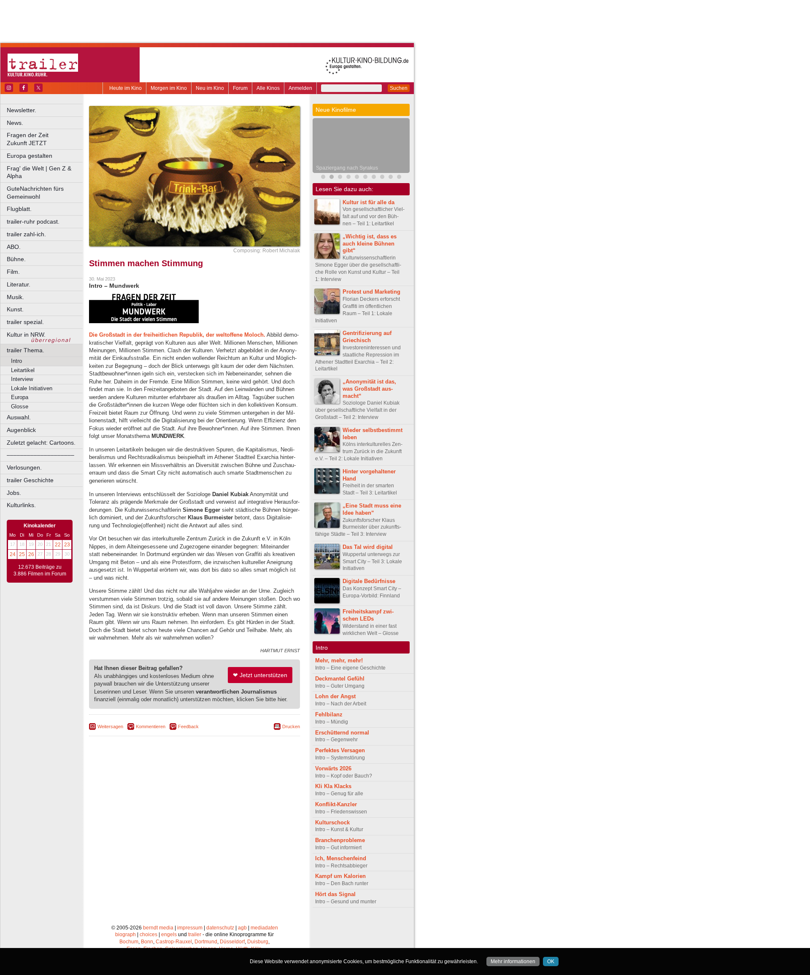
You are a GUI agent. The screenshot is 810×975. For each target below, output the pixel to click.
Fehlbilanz (329, 714)
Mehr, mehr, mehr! (339, 660)
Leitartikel (23, 370)
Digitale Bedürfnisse (369, 581)
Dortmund (205, 942)
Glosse (19, 406)
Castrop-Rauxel (174, 942)
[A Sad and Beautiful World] (357, 178)
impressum (189, 928)
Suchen (399, 88)
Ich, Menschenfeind (340, 858)
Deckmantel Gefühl (339, 678)
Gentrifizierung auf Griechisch (367, 336)
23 (67, 545)
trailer (194, 934)
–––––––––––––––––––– (40, 454)
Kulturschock (332, 822)
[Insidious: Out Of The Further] (323, 178)
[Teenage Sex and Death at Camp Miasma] (365, 178)
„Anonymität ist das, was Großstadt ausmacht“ (369, 388)
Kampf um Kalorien (340, 876)
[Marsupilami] (340, 178)
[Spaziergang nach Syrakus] (331, 178)
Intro (16, 361)
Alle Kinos (268, 88)
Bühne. (16, 259)
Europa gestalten (29, 155)
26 (31, 554)
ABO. (14, 246)
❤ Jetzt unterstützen (260, 675)
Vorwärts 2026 (333, 768)
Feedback (188, 726)
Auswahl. (19, 417)
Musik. (15, 297)
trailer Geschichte (30, 480)
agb (242, 928)
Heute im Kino (125, 88)
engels (169, 934)
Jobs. (14, 492)
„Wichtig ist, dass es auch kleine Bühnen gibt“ (370, 243)
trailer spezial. (25, 322)
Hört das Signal (335, 894)
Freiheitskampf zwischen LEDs (368, 615)
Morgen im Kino (169, 88)
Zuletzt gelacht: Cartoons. (41, 442)
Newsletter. (21, 110)
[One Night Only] (382, 178)
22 (58, 545)
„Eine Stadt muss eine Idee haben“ (372, 509)
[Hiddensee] (348, 178)
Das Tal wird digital (368, 547)
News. (15, 122)
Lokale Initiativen (31, 388)
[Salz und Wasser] (399, 178)
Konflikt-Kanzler (336, 804)
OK (550, 961)
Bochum (128, 942)
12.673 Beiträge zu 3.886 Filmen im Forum (40, 570)
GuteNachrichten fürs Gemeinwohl (35, 192)
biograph (125, 934)
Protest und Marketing (371, 292)
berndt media (158, 928)
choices (148, 934)
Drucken (291, 726)
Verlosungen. (24, 467)
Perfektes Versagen (340, 750)
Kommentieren (150, 726)
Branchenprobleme (340, 840)
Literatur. (18, 284)
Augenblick (21, 430)
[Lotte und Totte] (374, 178)
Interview (22, 379)
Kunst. (15, 309)
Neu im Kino (210, 88)
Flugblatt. (19, 208)
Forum (240, 88)
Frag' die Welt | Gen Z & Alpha (39, 172)
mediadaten (264, 928)
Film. (13, 271)
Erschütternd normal (342, 732)
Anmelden (300, 88)
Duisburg (257, 942)
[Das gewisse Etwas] (390, 178)
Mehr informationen (513, 961)
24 (13, 554)
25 (22, 554)
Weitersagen (110, 726)
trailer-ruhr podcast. (33, 221)
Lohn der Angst (335, 696)
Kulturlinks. (21, 505)
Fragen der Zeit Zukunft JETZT (45, 139)
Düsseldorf (232, 942)
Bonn (147, 942)
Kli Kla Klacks (333, 786)
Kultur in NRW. (26, 334)
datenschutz (220, 928)
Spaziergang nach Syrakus (347, 168)
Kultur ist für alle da (368, 202)
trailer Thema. (25, 350)
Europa (19, 397)
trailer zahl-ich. (26, 234)
